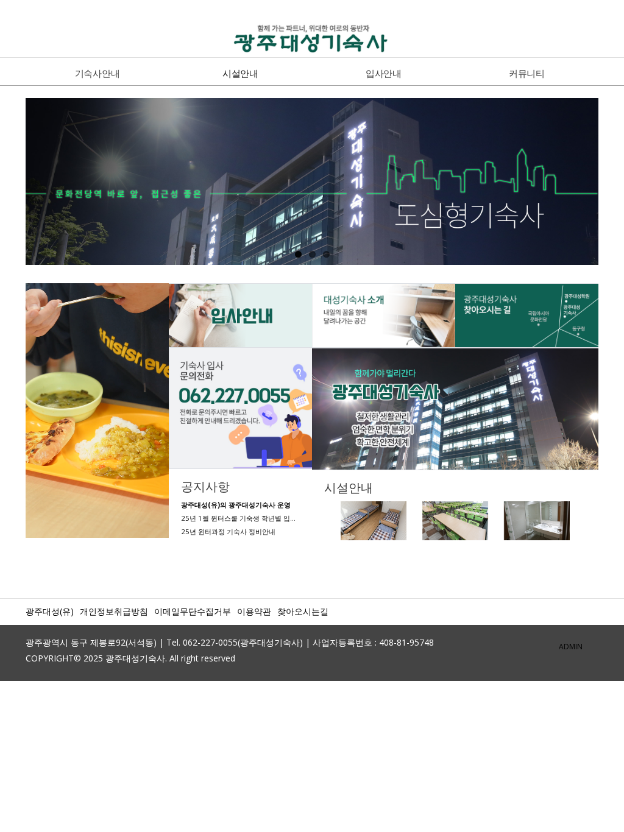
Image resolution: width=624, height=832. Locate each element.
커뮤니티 (527, 73)
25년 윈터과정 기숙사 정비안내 (228, 531)
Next (611, 185)
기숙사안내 (97, 73)
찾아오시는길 (302, 611)
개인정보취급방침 (114, 611)
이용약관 (254, 611)
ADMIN (571, 646)
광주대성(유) (50, 611)
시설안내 (240, 73)
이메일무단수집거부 (192, 611)
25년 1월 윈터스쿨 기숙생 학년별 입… (238, 518)
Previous (13, 185)
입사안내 (384, 73)
